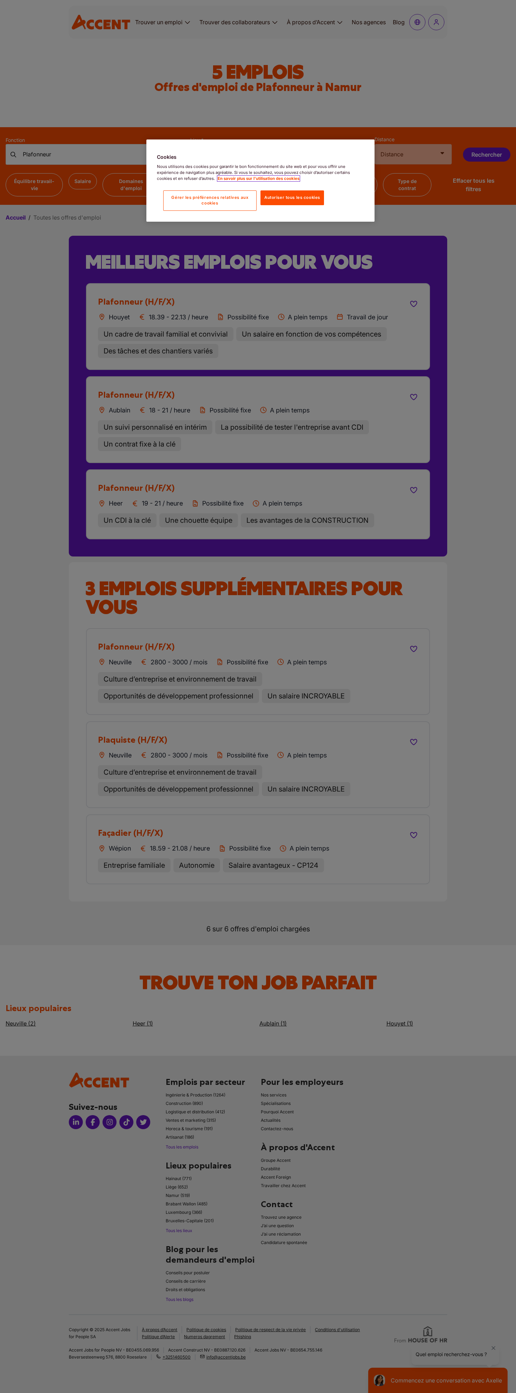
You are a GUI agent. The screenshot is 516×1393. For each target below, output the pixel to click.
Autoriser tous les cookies (292, 197)
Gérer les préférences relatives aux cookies (209, 200)
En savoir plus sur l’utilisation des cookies (258, 178)
